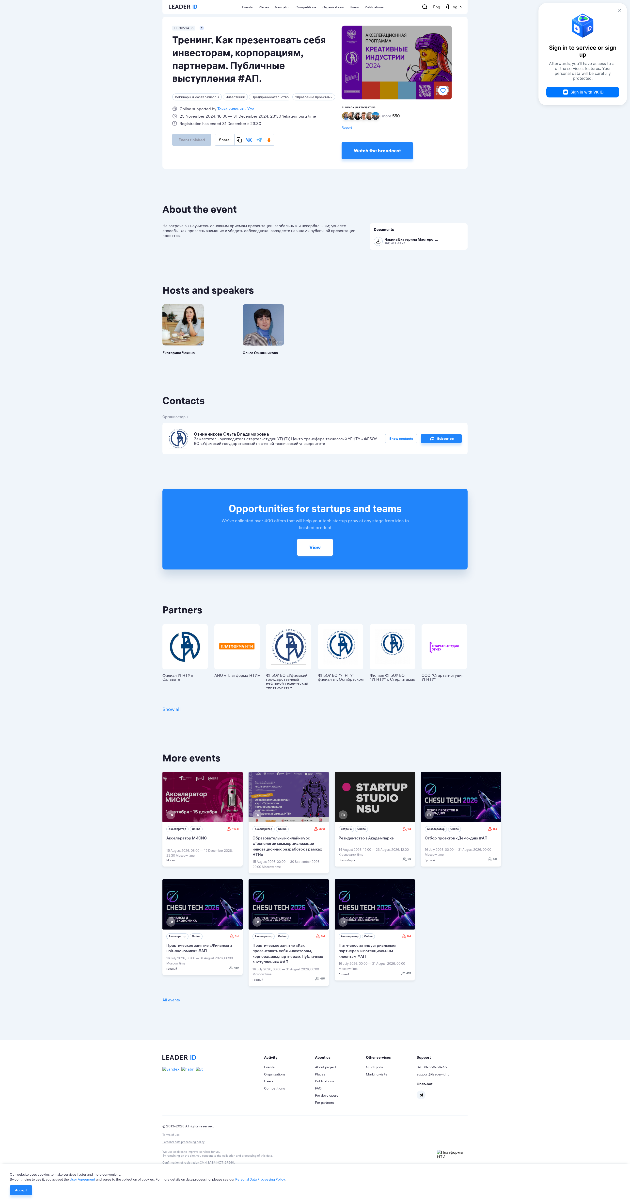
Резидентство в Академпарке (366, 838)
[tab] (289, 1057)
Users (354, 7)
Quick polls (374, 1067)
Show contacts (401, 438)
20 (409, 859)
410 (236, 967)
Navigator (282, 7)
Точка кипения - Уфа (235, 108)
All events (171, 999)
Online (196, 829)
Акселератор (177, 829)
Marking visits (376, 1074)
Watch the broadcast (377, 150)
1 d (409, 829)
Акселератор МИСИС (186, 838)
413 (408, 973)
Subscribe (445, 438)
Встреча (346, 829)
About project (325, 1067)
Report (347, 127)
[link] (202, 819)
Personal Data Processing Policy (260, 1179)
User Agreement (82, 1179)
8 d (495, 829)
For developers (326, 1095)
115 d (235, 829)
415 (322, 978)
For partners (324, 1102)
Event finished (191, 139)
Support (424, 1057)
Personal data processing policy (183, 1142)
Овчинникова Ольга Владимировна (231, 434)
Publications (374, 7)
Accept (21, 1190)
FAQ (318, 1088)
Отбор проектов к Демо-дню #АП (456, 838)
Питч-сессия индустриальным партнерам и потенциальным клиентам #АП (367, 951)
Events (247, 7)
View (315, 547)
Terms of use (171, 1135)
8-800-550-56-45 (432, 1067)
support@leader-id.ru (433, 1074)
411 (495, 859)
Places (264, 7)
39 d (322, 829)
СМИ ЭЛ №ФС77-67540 (217, 1162)
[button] (289, 1057)
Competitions (306, 7)
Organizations (333, 7)
